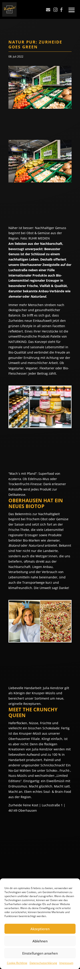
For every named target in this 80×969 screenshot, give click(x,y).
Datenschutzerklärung (43, 963)
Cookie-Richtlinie (17, 963)
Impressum (66, 963)
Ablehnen (40, 941)
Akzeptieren (40, 929)
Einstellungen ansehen (40, 953)
